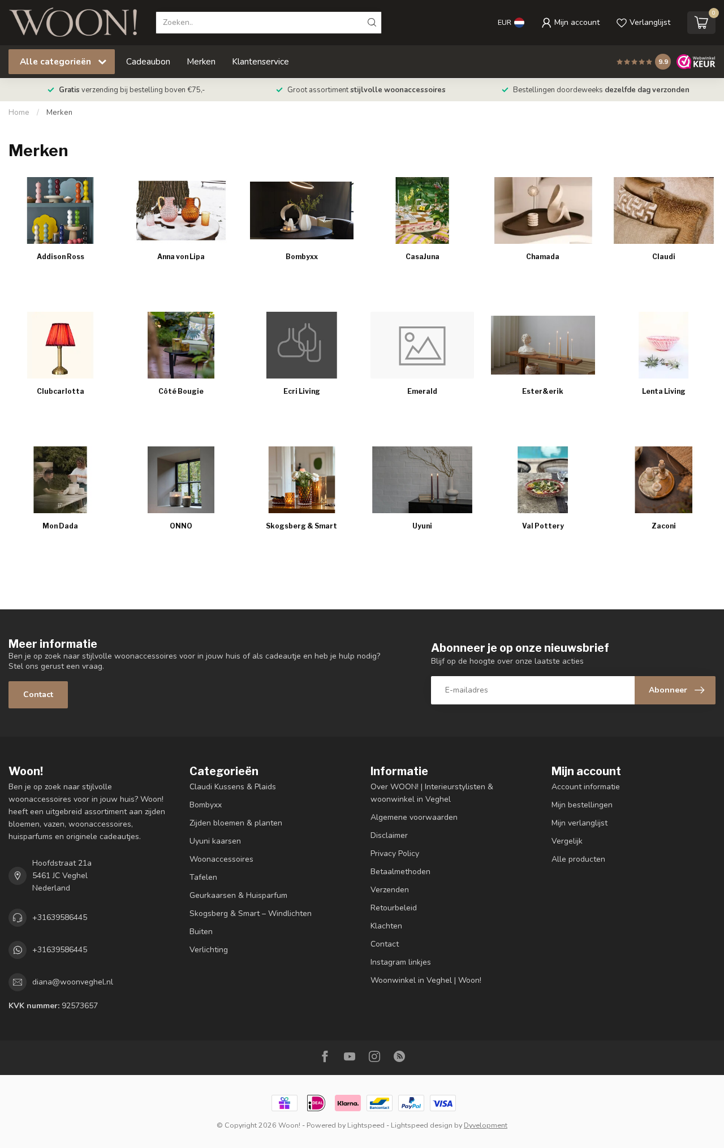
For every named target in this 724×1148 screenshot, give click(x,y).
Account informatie (585, 786)
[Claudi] (664, 210)
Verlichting (208, 949)
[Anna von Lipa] (180, 210)
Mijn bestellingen (582, 804)
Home (18, 113)
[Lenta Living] (664, 345)
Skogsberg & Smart (301, 526)
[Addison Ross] (60, 210)
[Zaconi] (664, 479)
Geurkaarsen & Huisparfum (238, 895)
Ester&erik (542, 391)
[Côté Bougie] (180, 345)
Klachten (386, 926)
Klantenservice (260, 61)
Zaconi (664, 526)
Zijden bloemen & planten (235, 823)
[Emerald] (422, 345)
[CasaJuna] (422, 210)
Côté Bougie (181, 391)
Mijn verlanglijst (579, 823)
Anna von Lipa (181, 256)
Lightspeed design (422, 1125)
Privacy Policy (394, 853)
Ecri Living (301, 391)
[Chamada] (542, 210)
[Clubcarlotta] (60, 345)
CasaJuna (422, 256)
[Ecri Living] (302, 345)
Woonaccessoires (221, 859)
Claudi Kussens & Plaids (232, 786)
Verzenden (389, 889)
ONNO (181, 526)
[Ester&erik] (542, 345)
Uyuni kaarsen (215, 841)
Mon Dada (60, 526)
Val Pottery (543, 526)
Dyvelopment (485, 1125)
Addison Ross (60, 256)
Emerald (422, 391)
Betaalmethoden (400, 871)
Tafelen (203, 877)
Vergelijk (567, 841)
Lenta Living (664, 391)
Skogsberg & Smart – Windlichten (250, 913)
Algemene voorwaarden (414, 817)
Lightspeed (366, 1125)
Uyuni (422, 526)
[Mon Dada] (60, 479)
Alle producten (578, 859)
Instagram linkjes (400, 962)
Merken (201, 61)
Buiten (201, 931)
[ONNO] (180, 479)
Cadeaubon (148, 61)
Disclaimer (389, 835)
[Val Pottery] (542, 479)
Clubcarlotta (60, 391)
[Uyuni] (422, 479)
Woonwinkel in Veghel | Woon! (425, 980)
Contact (38, 694)
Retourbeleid (393, 907)
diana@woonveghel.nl (72, 982)
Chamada (542, 256)
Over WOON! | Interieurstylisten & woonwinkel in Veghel (431, 793)
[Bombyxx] (302, 210)
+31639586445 (59, 917)
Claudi (663, 256)
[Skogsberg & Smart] (302, 479)
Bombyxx (302, 256)
